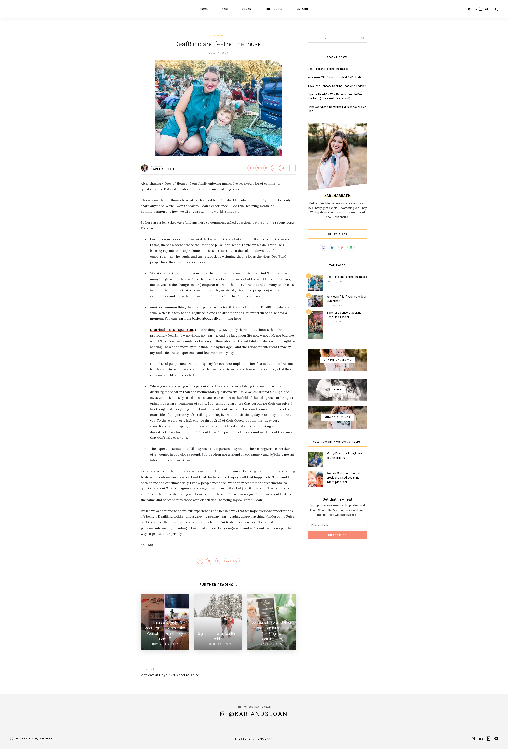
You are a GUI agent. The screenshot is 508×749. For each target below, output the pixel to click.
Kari (225, 9)
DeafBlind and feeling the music (328, 68)
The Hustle (274, 9)
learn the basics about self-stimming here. (210, 318)
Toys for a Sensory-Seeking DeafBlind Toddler (337, 85)
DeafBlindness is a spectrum (171, 330)
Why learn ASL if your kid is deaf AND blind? (171, 675)
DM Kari (302, 9)
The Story (243, 738)
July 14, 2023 (218, 53)
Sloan (246, 9)
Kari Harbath (162, 169)
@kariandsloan (258, 714)
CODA (154, 245)
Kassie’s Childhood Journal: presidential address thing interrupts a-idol (343, 478)
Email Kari (265, 738)
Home (204, 9)
